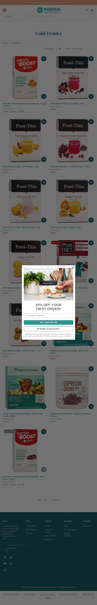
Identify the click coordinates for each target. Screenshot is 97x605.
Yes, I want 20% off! (48, 322)
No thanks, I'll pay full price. (48, 329)
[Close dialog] (73, 267)
